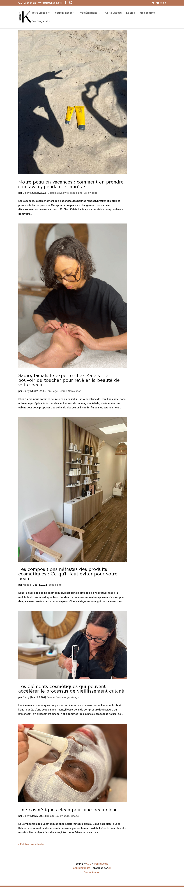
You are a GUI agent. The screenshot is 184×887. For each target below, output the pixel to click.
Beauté (52, 192)
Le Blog (130, 12)
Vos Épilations (88, 12)
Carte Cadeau (113, 12)
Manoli (27, 584)
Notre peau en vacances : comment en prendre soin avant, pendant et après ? (71, 184)
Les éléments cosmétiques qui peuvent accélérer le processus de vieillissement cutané (71, 689)
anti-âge (53, 391)
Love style (63, 192)
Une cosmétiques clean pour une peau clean (68, 810)
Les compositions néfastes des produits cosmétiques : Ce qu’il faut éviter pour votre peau (68, 573)
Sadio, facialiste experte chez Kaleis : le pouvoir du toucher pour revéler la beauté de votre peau (69, 380)
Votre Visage (39, 12)
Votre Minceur (63, 12)
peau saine (76, 192)
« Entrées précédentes (31, 844)
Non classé (74, 391)
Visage (75, 697)
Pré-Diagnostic (40, 21)
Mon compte (147, 12)
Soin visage (90, 192)
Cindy (26, 192)
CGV (88, 863)
